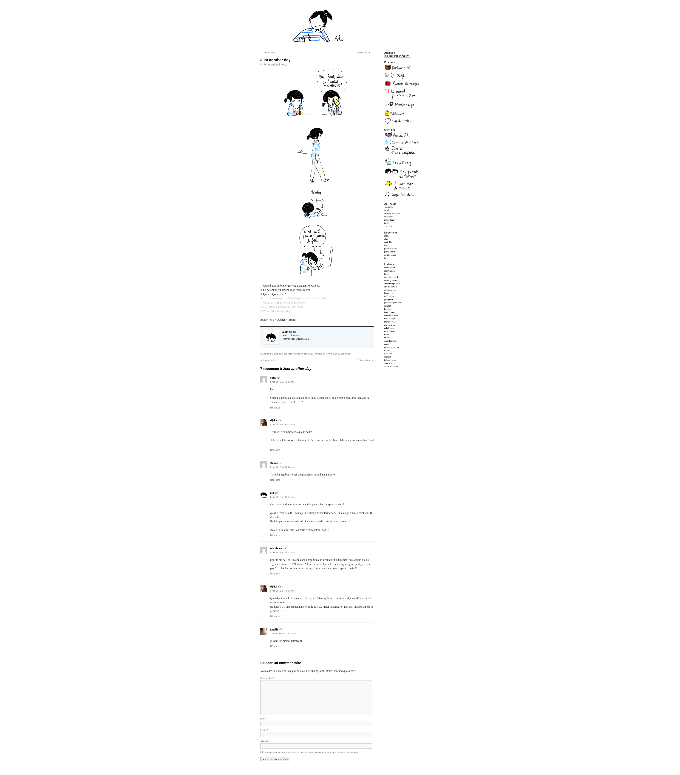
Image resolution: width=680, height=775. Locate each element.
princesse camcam (391, 347)
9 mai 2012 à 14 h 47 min (282, 552)
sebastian (388, 353)
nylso (386, 337)
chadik (274, 629)
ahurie (386, 235)
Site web (264, 741)
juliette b (387, 305)
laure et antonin (390, 312)
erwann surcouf (390, 286)
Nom (263, 718)
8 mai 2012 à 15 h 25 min (282, 381)
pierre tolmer (389, 251)
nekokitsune (389, 328)
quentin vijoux (390, 254)
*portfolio (388, 207)
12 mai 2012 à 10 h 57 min (283, 633)
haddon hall (389, 293)
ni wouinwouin (390, 331)
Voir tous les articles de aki (297, 338)
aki (285, 64)
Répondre (275, 407)
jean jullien (388, 299)
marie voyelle (389, 321)
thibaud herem (390, 359)
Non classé (294, 353)
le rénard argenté (391, 315)
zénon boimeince (391, 366)
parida (386, 343)
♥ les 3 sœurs (390, 226)
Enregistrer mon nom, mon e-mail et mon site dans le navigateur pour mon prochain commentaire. (312, 752)
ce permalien (344, 353)
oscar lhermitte (390, 340)
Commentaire (267, 677)
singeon (387, 356)
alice (386, 238)
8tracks (387, 210)
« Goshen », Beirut (285, 319)
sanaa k (387, 350)
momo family (389, 219)
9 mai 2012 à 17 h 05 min (282, 590)
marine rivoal (389, 324)
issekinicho (389, 296)
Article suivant (366, 52)
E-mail (264, 729)
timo (386, 258)
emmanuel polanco (392, 283)
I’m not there (267, 52)
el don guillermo (391, 280)
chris (273, 377)
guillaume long (390, 289)
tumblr (387, 222)
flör (385, 245)
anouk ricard (389, 267)
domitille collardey (392, 277)
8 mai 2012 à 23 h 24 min (282, 466)
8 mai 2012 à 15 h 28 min (282, 424)
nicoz (386, 334)
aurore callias (389, 270)
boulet (386, 273)
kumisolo (388, 308)
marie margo (389, 318)
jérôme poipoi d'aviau (393, 302)
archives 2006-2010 (392, 213)
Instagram (388, 216)
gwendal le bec (390, 248)
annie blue (388, 242)
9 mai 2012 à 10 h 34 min (282, 496)
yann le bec (389, 363)
